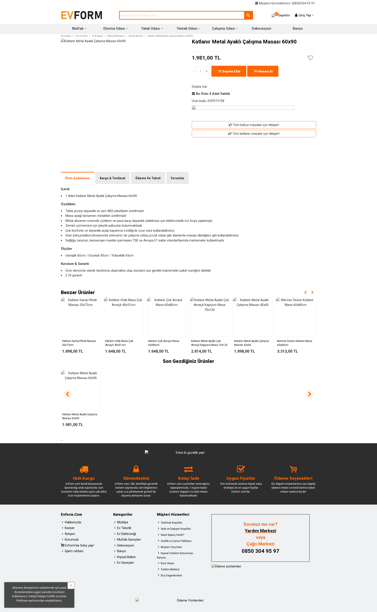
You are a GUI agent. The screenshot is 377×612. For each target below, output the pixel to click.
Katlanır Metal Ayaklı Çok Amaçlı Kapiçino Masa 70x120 (209, 343)
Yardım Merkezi (170, 569)
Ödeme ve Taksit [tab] (148, 178)
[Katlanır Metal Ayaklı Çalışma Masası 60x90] (80, 390)
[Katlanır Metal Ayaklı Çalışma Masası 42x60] (252, 317)
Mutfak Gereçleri (129, 539)
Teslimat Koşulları (171, 522)
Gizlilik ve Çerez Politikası (176, 541)
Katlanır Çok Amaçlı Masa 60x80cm (163, 343)
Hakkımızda (73, 522)
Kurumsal (71, 539)
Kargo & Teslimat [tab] (112, 178)
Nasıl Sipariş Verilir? (172, 534)
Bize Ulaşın (167, 563)
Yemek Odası (187, 28)
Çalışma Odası (223, 28)
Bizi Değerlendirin (171, 575)
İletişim (70, 534)
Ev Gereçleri (125, 563)
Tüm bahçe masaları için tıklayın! (256, 125)
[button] (305, 292)
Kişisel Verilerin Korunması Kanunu (175, 555)
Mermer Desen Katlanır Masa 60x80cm (294, 343)
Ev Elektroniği (126, 534)
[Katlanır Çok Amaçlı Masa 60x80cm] (166, 317)
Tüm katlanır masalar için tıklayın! (256, 134)
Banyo (298, 28)
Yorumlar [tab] (177, 178)
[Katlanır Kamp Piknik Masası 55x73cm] (80, 317)
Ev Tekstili (124, 528)
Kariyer (70, 528)
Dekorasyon (261, 28)
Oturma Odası (114, 28)
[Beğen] (310, 58)
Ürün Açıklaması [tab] (77, 178)
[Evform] (81, 15)
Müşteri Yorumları (171, 547)
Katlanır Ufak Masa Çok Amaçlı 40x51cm (119, 343)
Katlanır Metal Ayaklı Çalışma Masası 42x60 (251, 343)
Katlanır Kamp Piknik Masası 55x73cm (79, 343)
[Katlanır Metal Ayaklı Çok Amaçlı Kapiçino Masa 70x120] (209, 317)
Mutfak (77, 28)
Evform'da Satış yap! (79, 545)
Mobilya (122, 522)
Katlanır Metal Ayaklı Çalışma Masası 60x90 (79, 416)
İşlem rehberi (74, 551)
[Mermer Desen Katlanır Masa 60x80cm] (295, 317)
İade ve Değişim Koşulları (176, 528)
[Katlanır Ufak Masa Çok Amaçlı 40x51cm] (123, 317)
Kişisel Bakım (126, 557)
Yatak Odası (150, 28)
